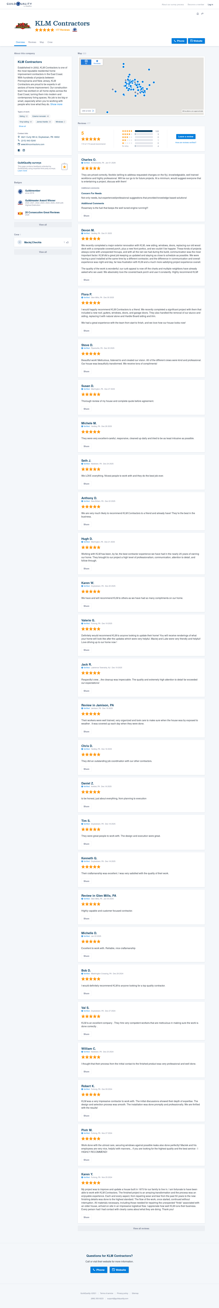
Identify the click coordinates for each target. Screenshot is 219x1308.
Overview (20, 42)
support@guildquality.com (117, 1298)
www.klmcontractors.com (32, 144)
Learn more (22, 170)
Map (42, 42)
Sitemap (135, 1293)
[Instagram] (23, 150)
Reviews (32, 42)
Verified (86, 162)
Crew (50, 42)
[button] (133, 89)
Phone (180, 41)
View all (43, 251)
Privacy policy (122, 1293)
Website (197, 41)
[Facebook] (19, 150)
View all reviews (141, 1228)
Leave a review (185, 136)
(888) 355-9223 (97, 1298)
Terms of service (106, 1293)
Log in (210, 4)
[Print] (197, 13)
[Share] (202, 13)
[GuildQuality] (19, 4)
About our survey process (173, 4)
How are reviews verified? (185, 142)
